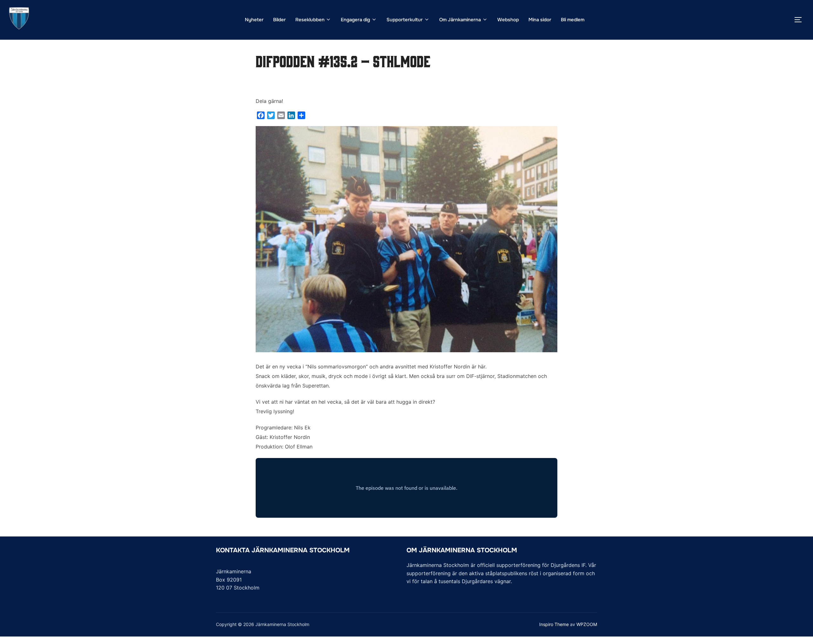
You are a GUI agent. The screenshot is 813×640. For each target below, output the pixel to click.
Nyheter (254, 20)
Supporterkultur (404, 20)
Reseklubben (310, 20)
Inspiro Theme (554, 624)
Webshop (508, 20)
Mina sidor (539, 20)
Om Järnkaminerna (460, 20)
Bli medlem (572, 20)
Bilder (279, 20)
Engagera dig (355, 20)
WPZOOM (586, 624)
